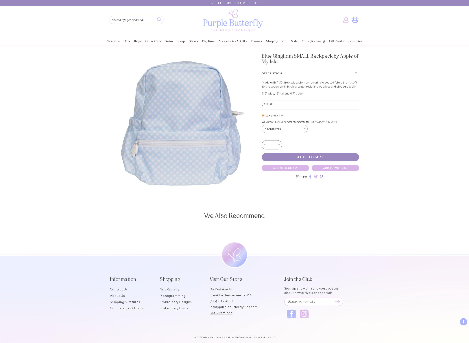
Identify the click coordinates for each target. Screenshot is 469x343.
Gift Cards (336, 41)
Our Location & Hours (127, 308)
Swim (169, 41)
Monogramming (313, 41)
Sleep (181, 41)
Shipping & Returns (125, 302)
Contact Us (119, 289)
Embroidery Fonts (174, 308)
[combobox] (136, 20)
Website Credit (265, 337)
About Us (117, 296)
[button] (356, 19)
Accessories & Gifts (232, 41)
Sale (294, 41)
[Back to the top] (463, 321)
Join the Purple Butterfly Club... (234, 3)
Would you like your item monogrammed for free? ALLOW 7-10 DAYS (299, 121)
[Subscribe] (337, 302)
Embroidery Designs (176, 302)
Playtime (208, 41)
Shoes (193, 41)
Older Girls (153, 41)
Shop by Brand (276, 41)
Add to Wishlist (335, 167)
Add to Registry (285, 167)
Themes (256, 41)
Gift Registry (170, 289)
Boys (137, 41)
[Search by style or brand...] (159, 19)
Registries (355, 41)
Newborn (113, 41)
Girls (126, 41)
